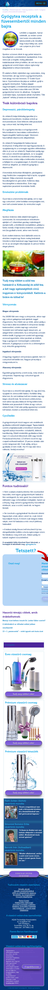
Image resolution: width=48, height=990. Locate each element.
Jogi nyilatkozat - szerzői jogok (24, 908)
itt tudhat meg (10, 983)
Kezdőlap (5, 10)
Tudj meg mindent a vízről (30, 10)
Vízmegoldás (6, 4)
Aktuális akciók (24, 889)
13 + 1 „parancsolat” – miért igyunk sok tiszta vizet (23, 631)
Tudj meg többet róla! (23, 694)
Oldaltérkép (24, 910)
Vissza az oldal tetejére (24, 874)
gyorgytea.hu (31, 544)
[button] (41, 3)
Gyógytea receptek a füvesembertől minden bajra (24, 11)
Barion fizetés (24, 901)
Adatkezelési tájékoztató (24, 903)
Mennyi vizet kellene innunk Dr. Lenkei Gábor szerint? (24, 621)
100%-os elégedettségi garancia (24, 893)
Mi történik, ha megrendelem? (24, 895)
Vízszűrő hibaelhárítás (24, 897)
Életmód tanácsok (15, 10)
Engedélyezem (32, 967)
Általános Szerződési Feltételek (24, 906)
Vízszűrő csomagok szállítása (24, 905)
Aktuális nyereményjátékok (24, 891)
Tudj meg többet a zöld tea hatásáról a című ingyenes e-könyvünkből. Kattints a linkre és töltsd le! (24, 289)
